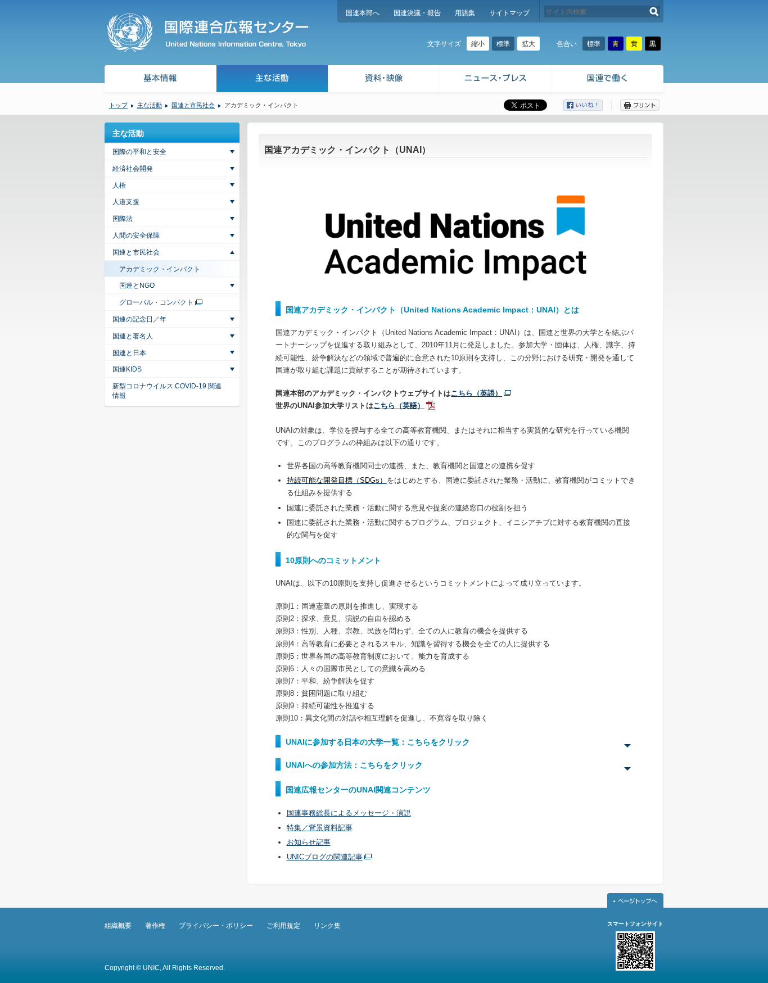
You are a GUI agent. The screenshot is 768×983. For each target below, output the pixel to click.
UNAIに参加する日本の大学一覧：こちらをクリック (378, 741)
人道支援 (125, 202)
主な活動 (272, 80)
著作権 (155, 926)
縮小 (478, 44)
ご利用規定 (283, 926)
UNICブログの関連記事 (325, 857)
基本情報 (159, 80)
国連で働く (608, 80)
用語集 (465, 13)
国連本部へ (363, 13)
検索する (654, 11)
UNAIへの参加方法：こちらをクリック (354, 764)
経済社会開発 (132, 169)
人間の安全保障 (136, 235)
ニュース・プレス (496, 80)
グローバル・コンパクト (156, 302)
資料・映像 (384, 80)
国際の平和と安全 (139, 152)
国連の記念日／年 (139, 319)
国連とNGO (137, 285)
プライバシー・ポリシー (216, 926)
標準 (503, 44)
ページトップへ (635, 900)
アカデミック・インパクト (159, 269)
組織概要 (118, 926)
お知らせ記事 (309, 842)
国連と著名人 (132, 336)
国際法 (122, 219)
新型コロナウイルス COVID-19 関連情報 (167, 391)
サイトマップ (509, 13)
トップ (118, 105)
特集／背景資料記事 (320, 827)
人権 (119, 185)
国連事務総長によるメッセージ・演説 (349, 813)
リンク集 (327, 926)
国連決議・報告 (417, 13)
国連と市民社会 (193, 105)
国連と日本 (129, 353)
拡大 (528, 44)
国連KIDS (127, 369)
